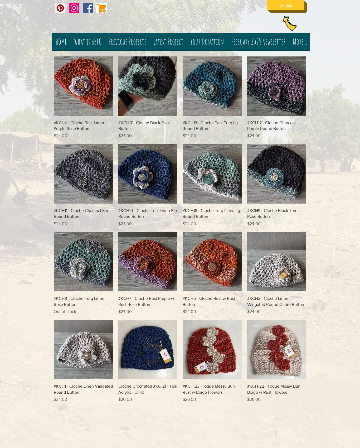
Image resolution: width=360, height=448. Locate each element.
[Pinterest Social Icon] (60, 8)
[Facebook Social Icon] (88, 8)
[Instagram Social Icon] (74, 8)
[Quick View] (83, 86)
